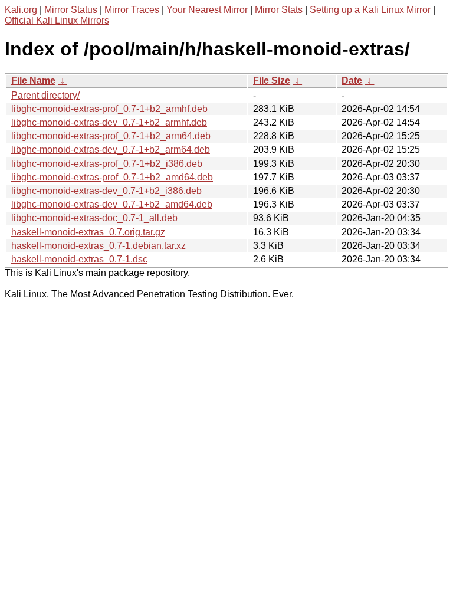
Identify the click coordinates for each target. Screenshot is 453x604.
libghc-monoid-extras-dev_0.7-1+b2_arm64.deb (110, 150)
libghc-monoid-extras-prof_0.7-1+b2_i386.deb (106, 164)
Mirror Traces (131, 10)
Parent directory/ (45, 95)
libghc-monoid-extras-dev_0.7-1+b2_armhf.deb (109, 122)
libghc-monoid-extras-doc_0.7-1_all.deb (94, 218)
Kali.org (21, 10)
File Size (271, 81)
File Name (33, 81)
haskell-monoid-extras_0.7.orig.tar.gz (88, 232)
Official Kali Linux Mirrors (57, 20)
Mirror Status (70, 10)
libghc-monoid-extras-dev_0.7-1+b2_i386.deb (106, 191)
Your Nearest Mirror (207, 10)
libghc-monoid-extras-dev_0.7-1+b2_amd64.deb (111, 204)
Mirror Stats (279, 10)
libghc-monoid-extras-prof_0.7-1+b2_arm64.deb (111, 136)
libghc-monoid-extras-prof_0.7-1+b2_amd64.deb (112, 177)
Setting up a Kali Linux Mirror (370, 10)
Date (352, 81)
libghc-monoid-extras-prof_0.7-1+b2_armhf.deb (109, 109)
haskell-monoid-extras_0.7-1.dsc (79, 259)
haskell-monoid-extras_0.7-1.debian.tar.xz (98, 246)
